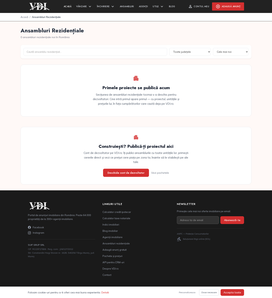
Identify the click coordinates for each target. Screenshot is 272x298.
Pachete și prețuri (112, 256)
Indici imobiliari (111, 224)
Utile (158, 6)
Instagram (38, 232)
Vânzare (84, 6)
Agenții (143, 6)
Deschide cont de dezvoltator (126, 173)
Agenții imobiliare (112, 237)
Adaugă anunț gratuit (115, 249)
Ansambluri (127, 6)
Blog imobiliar (110, 230)
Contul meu (198, 6)
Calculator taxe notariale (116, 218)
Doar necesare (209, 292)
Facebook (38, 227)
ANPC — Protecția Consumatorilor (193, 234)
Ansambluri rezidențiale (116, 243)
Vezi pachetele (160, 172)
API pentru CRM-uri (113, 262)
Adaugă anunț (228, 6)
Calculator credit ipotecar (117, 212)
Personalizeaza (187, 292)
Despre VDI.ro (111, 268)
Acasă (68, 6)
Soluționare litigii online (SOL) (193, 239)
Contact (107, 274)
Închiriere (106, 6)
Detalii (105, 292)
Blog (172, 6)
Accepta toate (232, 292)
